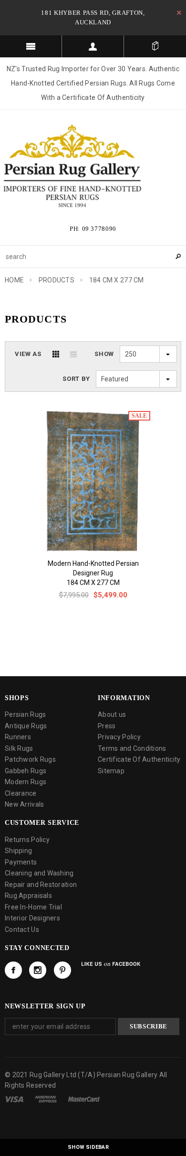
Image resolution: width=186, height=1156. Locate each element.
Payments (21, 862)
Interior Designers (32, 918)
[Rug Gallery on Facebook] (13, 970)
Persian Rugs (25, 714)
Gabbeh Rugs (25, 771)
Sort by (76, 378)
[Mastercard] (84, 1098)
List (73, 354)
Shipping (18, 850)
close (179, 13)
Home (14, 280)
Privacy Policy (119, 737)
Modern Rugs (25, 782)
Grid (55, 354)
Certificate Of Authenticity (139, 759)
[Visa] (14, 1098)
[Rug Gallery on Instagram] (37, 970)
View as (28, 353)
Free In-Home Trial (33, 907)
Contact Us (22, 929)
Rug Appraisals (28, 895)
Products (56, 280)
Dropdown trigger (93, 46)
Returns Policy (27, 839)
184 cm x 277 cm (93, 582)
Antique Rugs (26, 726)
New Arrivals (24, 804)
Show (104, 353)
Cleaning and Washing (39, 873)
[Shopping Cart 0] (155, 46)
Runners (18, 737)
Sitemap (111, 771)
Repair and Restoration (41, 884)
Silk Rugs (19, 748)
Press (106, 726)
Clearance (21, 793)
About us (112, 714)
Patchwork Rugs (30, 759)
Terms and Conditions (132, 748)
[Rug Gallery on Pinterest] (62, 970)
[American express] (45, 1098)
